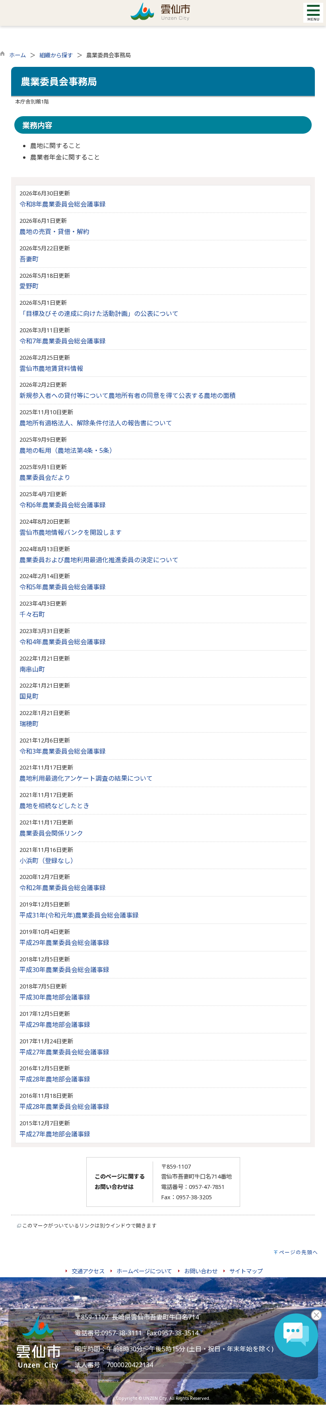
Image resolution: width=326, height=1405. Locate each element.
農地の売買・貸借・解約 (54, 231)
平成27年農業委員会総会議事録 (64, 1052)
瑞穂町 (29, 723)
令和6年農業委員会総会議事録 (62, 505)
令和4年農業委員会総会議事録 (62, 641)
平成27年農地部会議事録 (54, 1134)
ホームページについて (144, 1271)
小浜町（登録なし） (48, 860)
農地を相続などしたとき (54, 805)
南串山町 (32, 669)
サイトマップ (246, 1271)
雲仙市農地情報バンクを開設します (70, 532)
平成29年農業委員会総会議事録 (64, 942)
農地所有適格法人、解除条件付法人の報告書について (95, 423)
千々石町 (32, 614)
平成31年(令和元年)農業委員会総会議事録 (79, 915)
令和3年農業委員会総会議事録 (62, 751)
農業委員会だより (44, 477)
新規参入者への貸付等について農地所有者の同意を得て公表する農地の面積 (127, 395)
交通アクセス (88, 1271)
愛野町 (29, 286)
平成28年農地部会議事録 (54, 1079)
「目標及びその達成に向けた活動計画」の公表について (99, 313)
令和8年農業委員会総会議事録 (62, 204)
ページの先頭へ (298, 1252)
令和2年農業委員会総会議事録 (62, 887)
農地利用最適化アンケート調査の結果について (86, 778)
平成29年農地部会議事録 (54, 1024)
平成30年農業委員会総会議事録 (64, 969)
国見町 (29, 696)
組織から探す (56, 55)
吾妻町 (29, 259)
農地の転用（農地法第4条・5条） (67, 450)
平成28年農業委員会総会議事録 (64, 1106)
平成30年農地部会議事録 (54, 997)
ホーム (17, 55)
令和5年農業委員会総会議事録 (62, 587)
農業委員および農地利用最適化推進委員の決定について (99, 559)
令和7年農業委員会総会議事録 (62, 341)
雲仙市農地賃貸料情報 (51, 368)
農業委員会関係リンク (51, 833)
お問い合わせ (200, 1271)
